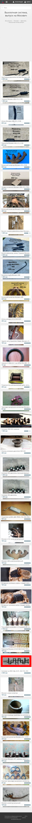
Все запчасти (8, 21)
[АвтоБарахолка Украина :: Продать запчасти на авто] (2, 2)
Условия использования (11, 817)
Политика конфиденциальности (13, 816)
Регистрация (19, 2)
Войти (28, 2)
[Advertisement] (16, 42)
